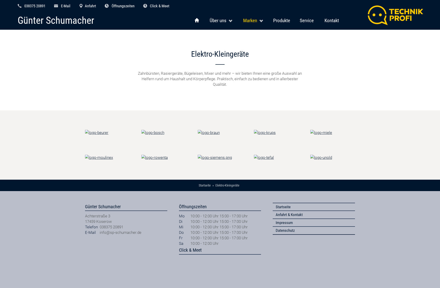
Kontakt (331, 20)
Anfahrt (90, 6)
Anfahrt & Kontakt (289, 214)
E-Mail (65, 6)
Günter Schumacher (56, 21)
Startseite (283, 207)
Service (307, 20)
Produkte (281, 20)
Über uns (218, 20)
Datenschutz (285, 230)
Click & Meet (159, 6)
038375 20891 (34, 6)
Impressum (284, 222)
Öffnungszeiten (123, 6)
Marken (250, 20)
